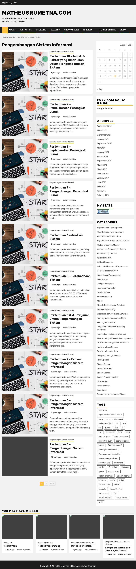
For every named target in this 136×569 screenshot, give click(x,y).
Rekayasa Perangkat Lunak (108, 355)
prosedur (125, 467)
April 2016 (101, 191)
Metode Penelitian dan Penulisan (111, 305)
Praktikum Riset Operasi (107, 347)
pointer (102, 467)
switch (116, 485)
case (124, 423)
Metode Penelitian (81, 546)
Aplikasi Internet (104, 258)
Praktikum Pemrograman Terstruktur (113, 342)
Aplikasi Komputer (105, 262)
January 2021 (103, 139)
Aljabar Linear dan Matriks (108, 245)
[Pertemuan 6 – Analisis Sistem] (25, 244)
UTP (115, 493)
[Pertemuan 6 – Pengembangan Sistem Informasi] (25, 414)
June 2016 (101, 182)
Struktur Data (103, 381)
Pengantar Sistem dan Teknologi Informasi (117, 543)
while (101, 502)
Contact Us (26, 30)
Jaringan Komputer (105, 283)
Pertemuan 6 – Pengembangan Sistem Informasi (66, 404)
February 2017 (103, 173)
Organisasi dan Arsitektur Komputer (112, 314)
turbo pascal (104, 493)
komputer (110, 432)
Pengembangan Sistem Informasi (62, 51)
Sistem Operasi (103, 373)
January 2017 (103, 178)
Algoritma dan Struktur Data (109, 236)
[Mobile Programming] (51, 527)
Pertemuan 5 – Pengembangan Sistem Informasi (66, 448)
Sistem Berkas (103, 364)
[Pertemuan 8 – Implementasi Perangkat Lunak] (25, 158)
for (100, 428)
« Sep (99, 89)
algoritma (103, 410)
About (12, 30)
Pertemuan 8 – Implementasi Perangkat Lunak (68, 150)
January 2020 (103, 152)
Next (52, 483)
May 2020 (101, 148)
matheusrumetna (69, 73)
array (101, 419)
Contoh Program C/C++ (107, 271)
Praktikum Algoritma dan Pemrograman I (115, 338)
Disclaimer (41, 30)
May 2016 (101, 186)
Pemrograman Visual (106, 322)
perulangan (118, 463)
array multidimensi (115, 419)
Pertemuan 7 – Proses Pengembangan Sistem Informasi (66, 363)
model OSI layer (105, 441)
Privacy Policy (71, 30)
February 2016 (103, 195)
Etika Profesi (102, 279)
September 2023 (104, 126)
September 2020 (104, 143)
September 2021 (104, 135)
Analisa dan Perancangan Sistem (111, 249)
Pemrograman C (115, 445)
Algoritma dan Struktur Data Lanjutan (113, 240)
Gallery (55, 30)
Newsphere (76, 566)
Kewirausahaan (103, 292)
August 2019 (102, 156)
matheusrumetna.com (36, 12)
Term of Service (107, 30)
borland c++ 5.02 (105, 423)
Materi (100, 301)
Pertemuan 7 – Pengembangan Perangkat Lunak (69, 191)
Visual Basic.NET (105, 498)
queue (101, 471)
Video (123, 30)
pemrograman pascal (108, 450)
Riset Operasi (103, 360)
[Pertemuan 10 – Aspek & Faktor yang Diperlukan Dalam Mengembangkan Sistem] (25, 72)
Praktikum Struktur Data (107, 351)
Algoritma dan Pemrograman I (110, 228)
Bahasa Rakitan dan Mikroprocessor (113, 266)
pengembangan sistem (108, 458)
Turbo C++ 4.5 (116, 489)
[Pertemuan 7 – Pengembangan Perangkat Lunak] (25, 201)
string (121, 480)
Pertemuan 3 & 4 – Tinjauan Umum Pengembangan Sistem (70, 318)
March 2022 (102, 130)
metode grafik (104, 436)
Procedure (113, 467)
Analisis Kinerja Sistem (107, 253)
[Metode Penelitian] (84, 527)
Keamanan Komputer (106, 288)
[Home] (5, 30)
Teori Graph (102, 390)
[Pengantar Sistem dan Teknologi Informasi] (118, 527)
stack (112, 480)
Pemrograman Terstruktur (110, 454)
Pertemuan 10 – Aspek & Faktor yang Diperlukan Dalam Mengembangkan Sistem (67, 61)
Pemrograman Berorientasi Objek (111, 318)
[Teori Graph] (17, 527)
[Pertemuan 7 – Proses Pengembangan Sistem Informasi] (25, 371)
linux (128, 432)
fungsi (107, 428)
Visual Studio (121, 498)
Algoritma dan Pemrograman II (110, 232)
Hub (116, 428)
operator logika (122, 441)
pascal (101, 445)
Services (88, 30)
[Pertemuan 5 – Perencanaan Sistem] (25, 286)
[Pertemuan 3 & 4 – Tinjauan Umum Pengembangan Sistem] (25, 329)
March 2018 (102, 165)
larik (120, 432)
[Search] (132, 30)
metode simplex (121, 436)
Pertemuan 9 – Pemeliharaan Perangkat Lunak (68, 108)
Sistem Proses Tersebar (107, 377)
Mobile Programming (106, 309)
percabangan (104, 463)
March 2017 (102, 169)
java (100, 432)
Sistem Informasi (104, 368)
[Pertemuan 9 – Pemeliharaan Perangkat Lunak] (25, 116)
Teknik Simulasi (103, 385)
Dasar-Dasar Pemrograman (109, 275)
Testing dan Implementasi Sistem (111, 394)
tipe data (102, 489)
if (122, 428)
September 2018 (104, 161)
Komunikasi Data (104, 296)
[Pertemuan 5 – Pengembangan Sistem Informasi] (25, 456)
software (102, 480)
